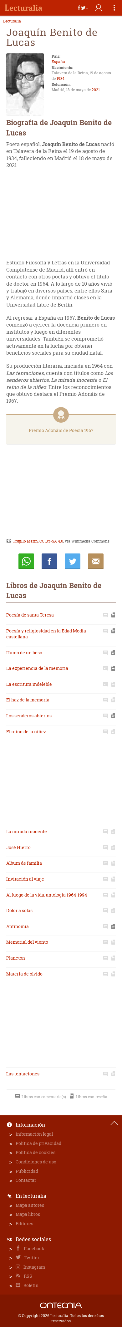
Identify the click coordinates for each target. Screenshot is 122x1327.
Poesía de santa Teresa (30, 615)
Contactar (26, 1180)
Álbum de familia (24, 863)
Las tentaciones (22, 1074)
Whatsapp (26, 561)
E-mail (96, 561)
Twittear (72, 561)
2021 (96, 89)
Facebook (33, 1248)
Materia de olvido (24, 974)
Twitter (31, 1258)
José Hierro (18, 847)
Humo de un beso (24, 653)
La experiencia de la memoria (37, 668)
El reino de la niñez (26, 732)
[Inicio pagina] (114, 1123)
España (58, 61)
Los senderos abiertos (29, 716)
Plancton (15, 958)
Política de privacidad (38, 1143)
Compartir (49, 561)
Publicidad (27, 1171)
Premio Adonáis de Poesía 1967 (61, 430)
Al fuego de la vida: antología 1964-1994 (46, 895)
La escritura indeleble (29, 684)
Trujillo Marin (25, 541)
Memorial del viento (27, 942)
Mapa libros (28, 1214)
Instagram (34, 1267)
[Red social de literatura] (23, 8)
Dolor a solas (19, 910)
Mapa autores (30, 1205)
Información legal (34, 1134)
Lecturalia (12, 21)
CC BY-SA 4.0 (51, 541)
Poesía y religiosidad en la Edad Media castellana (46, 634)
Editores (24, 1223)
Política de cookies (35, 1152)
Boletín (30, 1285)
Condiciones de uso (36, 1162)
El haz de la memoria (27, 700)
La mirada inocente (26, 831)
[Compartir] (83, 8)
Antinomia (17, 926)
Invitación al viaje (25, 879)
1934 (60, 78)
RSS (27, 1276)
